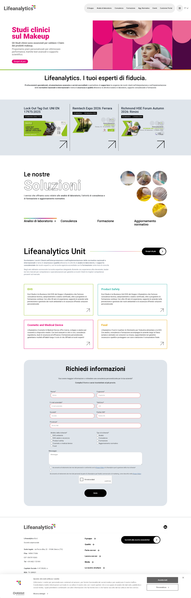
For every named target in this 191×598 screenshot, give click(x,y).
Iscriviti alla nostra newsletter (137, 540)
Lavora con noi (91, 556)
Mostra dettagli (39, 594)
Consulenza (103, 438)
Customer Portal (166, 8)
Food (55, 446)
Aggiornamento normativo (108, 443)
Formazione (103, 441)
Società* (53, 412)
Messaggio (53, 451)
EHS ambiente (58, 435)
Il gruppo (88, 539)
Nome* (53, 392)
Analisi (101, 435)
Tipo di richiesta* (103, 433)
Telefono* (100, 402)
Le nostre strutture (93, 568)
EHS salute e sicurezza (61, 438)
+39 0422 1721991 (34, 562)
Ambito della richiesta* (59, 433)
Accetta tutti (162, 580)
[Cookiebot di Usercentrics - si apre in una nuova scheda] (18, 593)
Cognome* (101, 392)
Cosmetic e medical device (62, 443)
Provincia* (53, 422)
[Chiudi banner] (183, 577)
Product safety (58, 441)
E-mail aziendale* (56, 402)
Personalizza (161, 587)
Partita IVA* (101, 412)
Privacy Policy (100, 467)
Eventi (155, 8)
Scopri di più (151, 251)
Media (87, 562)
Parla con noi (90, 550)
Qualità (88, 544)
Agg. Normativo (144, 8)
